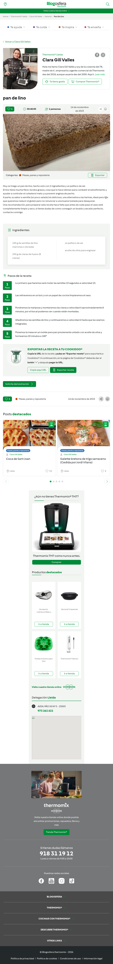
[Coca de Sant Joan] (29, 435)
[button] (107, 4)
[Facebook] (41, 881)
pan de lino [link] (59, 16)
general (48, 16)
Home (5, 16)
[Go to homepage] (56, 4)
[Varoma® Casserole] (69, 594)
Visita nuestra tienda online (55, 11)
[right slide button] (107, 481)
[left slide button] (6, 481)
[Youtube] (51, 881)
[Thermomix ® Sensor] (69, 644)
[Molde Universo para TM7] (43, 644)
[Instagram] (61, 881)
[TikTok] (71, 881)
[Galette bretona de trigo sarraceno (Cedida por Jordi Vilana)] (83, 435)
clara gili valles (35, 16)
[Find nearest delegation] (5, 4)
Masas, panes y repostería (18, 450)
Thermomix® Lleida (19, 16)
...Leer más (99, 74)
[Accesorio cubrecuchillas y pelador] (43, 594)
